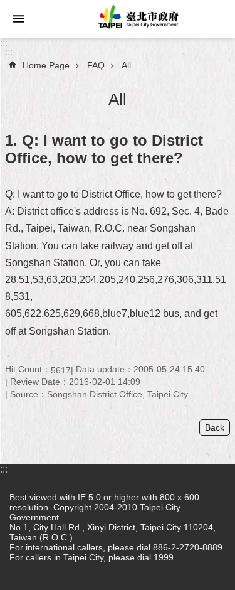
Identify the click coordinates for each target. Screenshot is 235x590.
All (126, 65)
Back (214, 427)
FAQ (96, 65)
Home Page (46, 65)
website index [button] (19, 19)
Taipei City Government (136, 19)
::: (4, 43)
